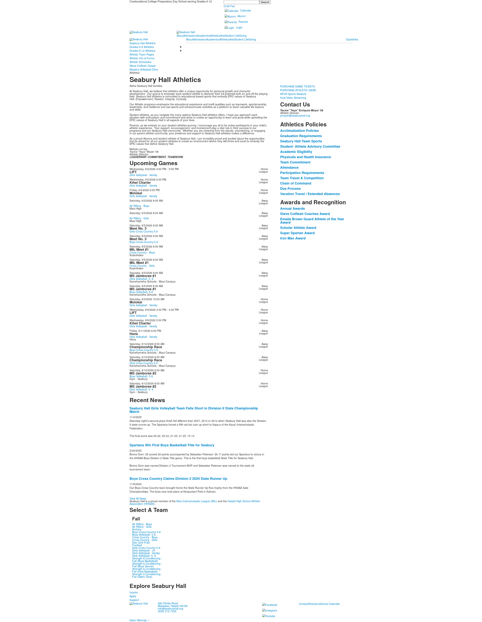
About (180, 35)
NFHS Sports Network (293, 94)
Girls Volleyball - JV (143, 550)
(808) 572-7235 (167, 611)
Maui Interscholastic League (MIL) (197, 501)
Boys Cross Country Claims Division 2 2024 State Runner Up (178, 478)
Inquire (134, 592)
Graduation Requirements (301, 135)
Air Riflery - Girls (139, 218)
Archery (136, 529)
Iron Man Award (293, 238)
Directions (314, 604)
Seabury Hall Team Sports (301, 141)
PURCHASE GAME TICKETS (297, 86)
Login (239, 27)
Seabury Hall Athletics (143, 43)
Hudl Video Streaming (293, 97)
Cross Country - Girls (142, 265)
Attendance (289, 167)
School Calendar (330, 604)
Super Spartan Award (297, 232)
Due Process (290, 188)
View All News (138, 498)
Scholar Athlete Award (298, 227)
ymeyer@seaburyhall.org (295, 115)
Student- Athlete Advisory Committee (310, 146)
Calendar (245, 10)
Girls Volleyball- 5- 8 (141, 279)
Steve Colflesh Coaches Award (305, 213)
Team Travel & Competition (302, 177)
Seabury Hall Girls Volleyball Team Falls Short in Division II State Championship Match (194, 410)
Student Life (232, 35)
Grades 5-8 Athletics (142, 47)
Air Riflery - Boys (139, 206)
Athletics (215, 35)
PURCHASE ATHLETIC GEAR (298, 90)
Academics (203, 35)
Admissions (190, 35)
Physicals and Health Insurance (305, 156)
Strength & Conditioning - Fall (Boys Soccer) (147, 564)
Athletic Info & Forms (142, 58)
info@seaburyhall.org (170, 608)
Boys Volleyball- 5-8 (141, 292)
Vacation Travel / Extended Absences (310, 193)
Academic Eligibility (296, 151)
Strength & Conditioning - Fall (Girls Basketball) (147, 570)
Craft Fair (229, 6)
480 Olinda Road (168, 603)
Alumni (241, 16)
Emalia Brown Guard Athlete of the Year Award (312, 220)
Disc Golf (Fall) (141, 542)
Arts (222, 35)
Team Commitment (295, 162)
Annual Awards (292, 208)
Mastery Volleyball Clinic (144, 69)
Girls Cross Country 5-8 (144, 231)
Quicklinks (352, 39)
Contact (303, 604)
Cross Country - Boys (142, 252)
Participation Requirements (302, 172)
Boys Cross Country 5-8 (144, 242)
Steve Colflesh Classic (143, 66)
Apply (133, 596)
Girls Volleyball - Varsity (143, 175)
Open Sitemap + (139, 620)
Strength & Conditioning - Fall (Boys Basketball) (147, 559)
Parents (243, 22)
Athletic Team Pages (142, 54)
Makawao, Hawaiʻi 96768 (173, 606)
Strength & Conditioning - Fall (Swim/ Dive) (147, 575)
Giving (243, 35)
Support (134, 600)
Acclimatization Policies (299, 130)
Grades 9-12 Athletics (142, 50)
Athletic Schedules (140, 62)
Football (137, 545)
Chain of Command (295, 183)
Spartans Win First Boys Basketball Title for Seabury (172, 445)
